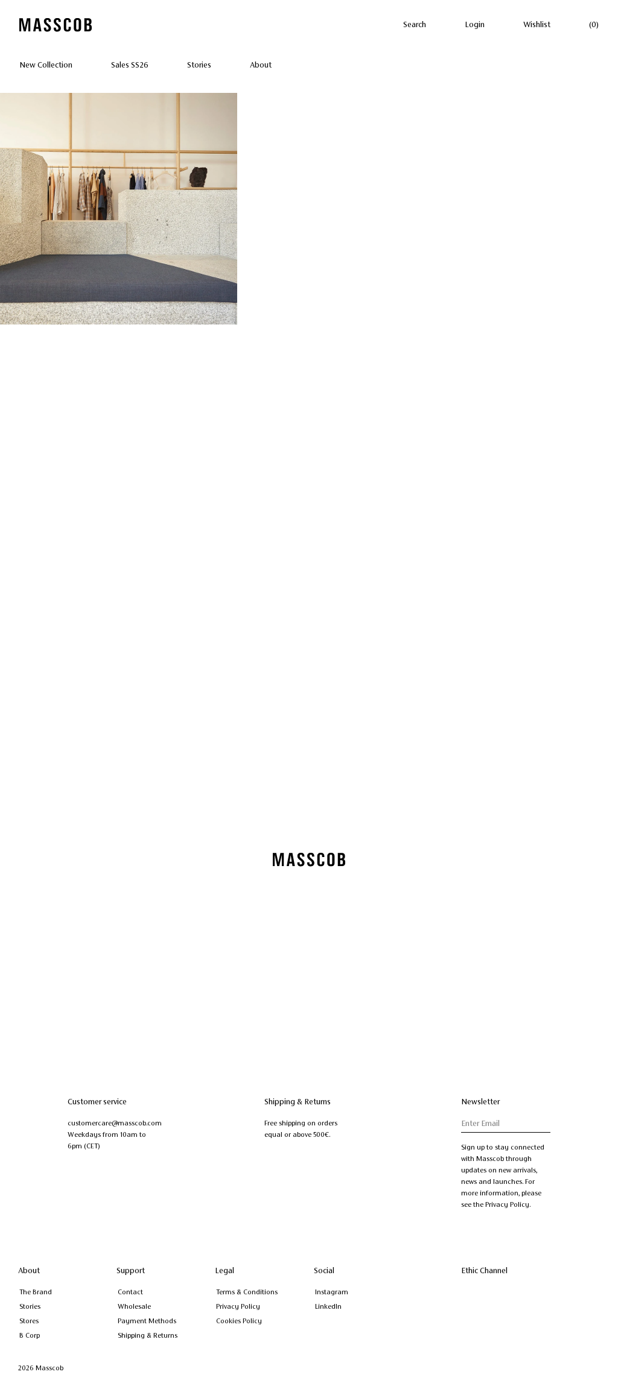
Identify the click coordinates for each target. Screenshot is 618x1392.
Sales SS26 (129, 65)
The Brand (35, 1292)
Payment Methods (147, 1320)
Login (475, 25)
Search (414, 25)
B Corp (29, 1335)
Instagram (331, 1292)
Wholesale (134, 1306)
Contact (130, 1292)
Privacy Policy (238, 1306)
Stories (199, 65)
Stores (29, 1320)
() (594, 25)
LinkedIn (328, 1306)
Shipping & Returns (147, 1335)
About (261, 65)
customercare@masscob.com (115, 1123)
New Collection (45, 65)
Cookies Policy (239, 1320)
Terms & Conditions (247, 1292)
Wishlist (536, 25)
